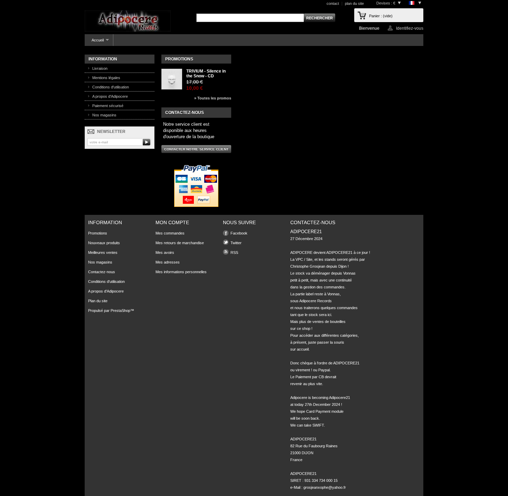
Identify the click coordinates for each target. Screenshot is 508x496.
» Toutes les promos (212, 98)
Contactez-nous (101, 272)
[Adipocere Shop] (128, 21)
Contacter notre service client (196, 149)
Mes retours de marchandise (180, 243)
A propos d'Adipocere (110, 96)
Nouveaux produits (104, 243)
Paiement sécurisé (107, 106)
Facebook (239, 233)
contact (333, 3)
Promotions (179, 59)
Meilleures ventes (102, 252)
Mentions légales (106, 78)
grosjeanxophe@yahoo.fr (324, 487)
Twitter (236, 243)
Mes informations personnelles (181, 272)
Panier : (381, 16)
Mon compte (172, 222)
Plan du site (97, 301)
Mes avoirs (165, 252)
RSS (234, 252)
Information (102, 59)
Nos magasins (104, 115)
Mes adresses (168, 262)
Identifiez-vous (409, 28)
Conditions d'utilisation (110, 87)
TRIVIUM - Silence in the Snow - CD (206, 73)
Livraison (99, 68)
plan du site (354, 3)
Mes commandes (170, 233)
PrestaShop (120, 310)
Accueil (94, 42)
